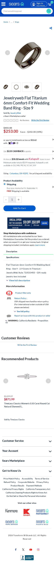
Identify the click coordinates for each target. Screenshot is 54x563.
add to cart (19, 208)
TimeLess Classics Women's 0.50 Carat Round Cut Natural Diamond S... (27, 405)
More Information (15, 286)
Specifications (12, 257)
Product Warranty (23, 293)
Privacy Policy (42, 482)
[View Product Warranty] (9, 293)
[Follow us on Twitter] (23, 549)
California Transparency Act (38, 489)
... (11, 22)
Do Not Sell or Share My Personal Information (26, 496)
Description (11, 251)
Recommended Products (19, 359)
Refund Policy (10, 482)
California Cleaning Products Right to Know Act (26, 492)
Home (5, 22)
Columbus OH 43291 (19, 173)
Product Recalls (17, 485)
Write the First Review (40, 120)
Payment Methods (34, 485)
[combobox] (27, 11)
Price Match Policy (11, 478)
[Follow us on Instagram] (38, 549)
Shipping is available (18, 191)
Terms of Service (42, 478)
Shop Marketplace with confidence (19, 233)
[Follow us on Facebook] (16, 549)
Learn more (40, 245)
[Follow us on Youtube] (31, 549)
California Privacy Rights (13, 489)
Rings (17, 22)
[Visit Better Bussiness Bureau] (27, 557)
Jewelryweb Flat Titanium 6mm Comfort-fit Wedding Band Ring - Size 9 (26, 102)
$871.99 (9, 399)
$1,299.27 (8, 396)
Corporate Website (26, 482)
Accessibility (27, 478)
